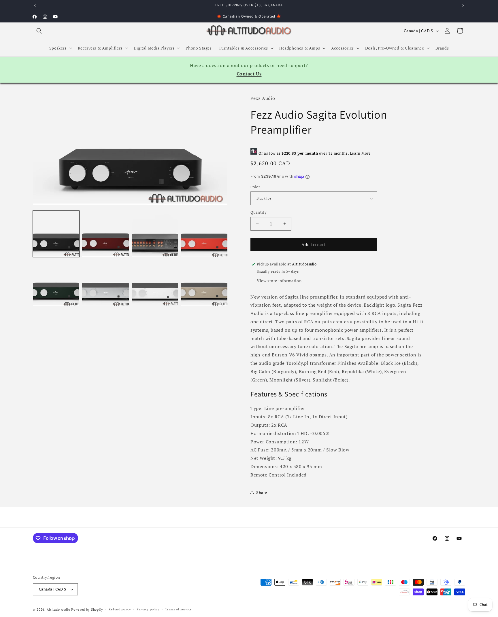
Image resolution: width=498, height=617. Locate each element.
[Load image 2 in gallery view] (105, 234)
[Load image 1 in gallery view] (56, 234)
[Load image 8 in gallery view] (204, 283)
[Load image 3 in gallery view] (155, 234)
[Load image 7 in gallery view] (155, 283)
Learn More (360, 153)
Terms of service (178, 609)
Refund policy (120, 609)
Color (255, 186)
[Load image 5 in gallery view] (56, 283)
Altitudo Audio (58, 609)
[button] (39, 30)
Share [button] (261, 492)
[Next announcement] (463, 5)
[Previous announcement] (35, 5)
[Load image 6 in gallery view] (105, 283)
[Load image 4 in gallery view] (204, 234)
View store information (279, 280)
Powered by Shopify (87, 609)
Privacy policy (148, 609)
